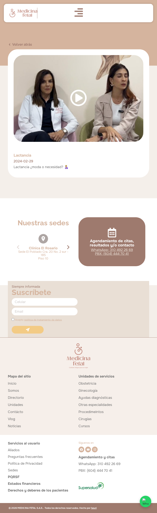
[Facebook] (81, 449)
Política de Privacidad (25, 463)
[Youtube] (88, 449)
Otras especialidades (95, 405)
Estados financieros (24, 484)
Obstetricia (87, 383)
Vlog (11, 419)
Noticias (14, 426)
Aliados (14, 450)
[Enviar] (28, 330)
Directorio (16, 398)
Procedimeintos (91, 412)
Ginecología (87, 390)
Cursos (84, 426)
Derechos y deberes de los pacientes (38, 490)
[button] (18, 247)
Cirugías (85, 419)
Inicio (12, 383)
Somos (13, 390)
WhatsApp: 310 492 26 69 (112, 250)
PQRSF (14, 477)
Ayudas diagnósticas (95, 398)
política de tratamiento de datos (43, 319)
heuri (94, 508)
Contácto (15, 412)
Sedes (13, 470)
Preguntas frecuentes (25, 457)
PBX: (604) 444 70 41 (112, 254)
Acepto (38, 319)
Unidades (15, 405)
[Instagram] (95, 449)
